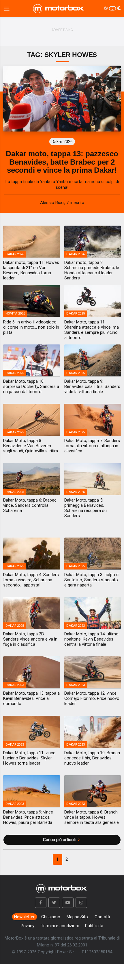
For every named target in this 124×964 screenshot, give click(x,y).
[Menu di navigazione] (7, 8)
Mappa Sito (77, 916)
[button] (40, 903)
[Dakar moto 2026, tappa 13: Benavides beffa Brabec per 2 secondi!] (62, 99)
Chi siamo (50, 916)
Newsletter (24, 916)
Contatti (102, 916)
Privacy (27, 925)
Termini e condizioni (60, 925)
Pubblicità (94, 925)
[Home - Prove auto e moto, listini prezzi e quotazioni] (59, 8)
